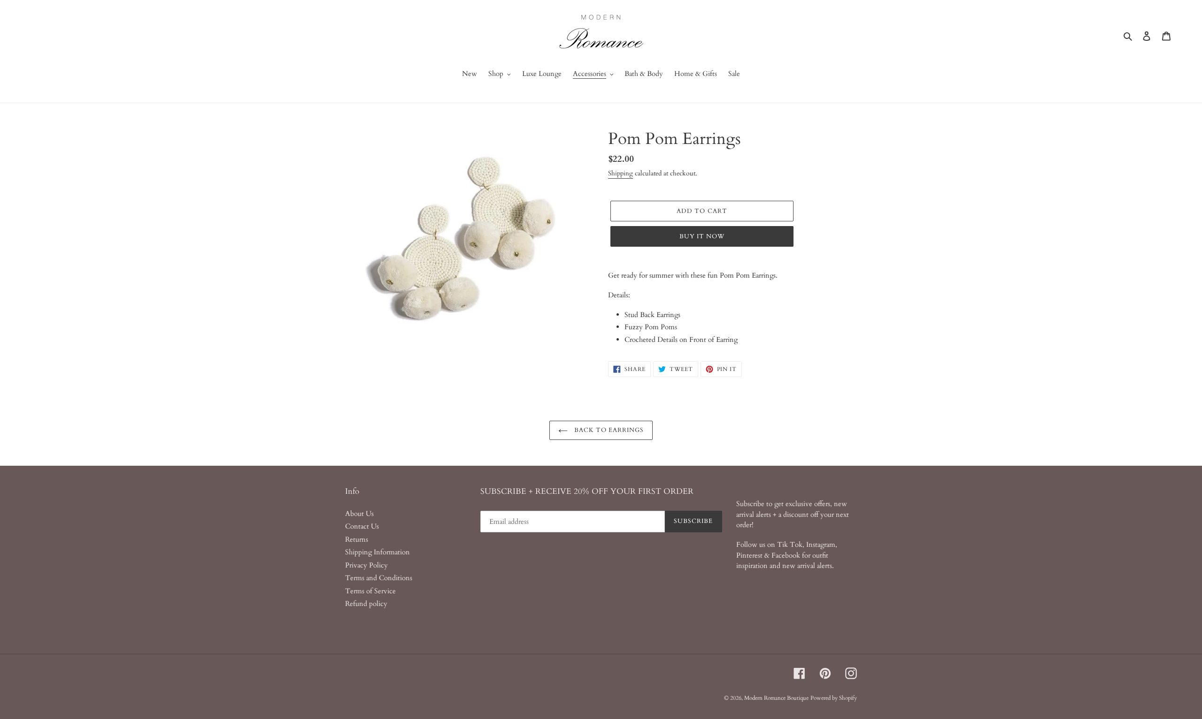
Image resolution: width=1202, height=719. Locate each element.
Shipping (620, 173)
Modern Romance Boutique (776, 698)
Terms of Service (370, 591)
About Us (359, 513)
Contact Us (362, 526)
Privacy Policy (366, 565)
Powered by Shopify (833, 698)
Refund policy (366, 603)
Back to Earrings (608, 430)
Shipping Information (377, 552)
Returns (356, 539)
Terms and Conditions (378, 578)
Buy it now (701, 236)
